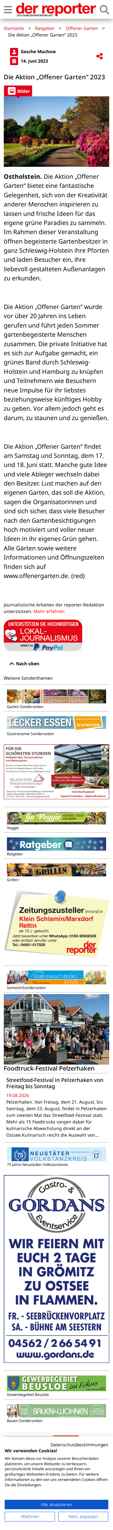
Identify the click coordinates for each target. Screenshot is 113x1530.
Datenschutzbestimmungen (79, 1445)
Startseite (14, 28)
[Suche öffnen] (104, 9)
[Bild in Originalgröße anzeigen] (56, 131)
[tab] (18, 90)
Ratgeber (45, 28)
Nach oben (27, 664)
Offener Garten (82, 28)
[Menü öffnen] (8, 9)
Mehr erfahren (49, 611)
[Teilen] (99, 56)
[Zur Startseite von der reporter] (56, 9)
